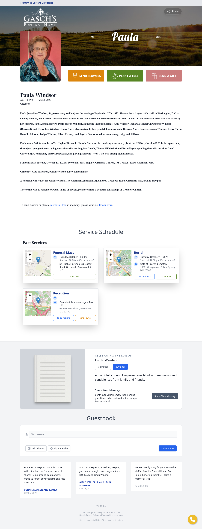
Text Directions (144, 276)
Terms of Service (109, 515)
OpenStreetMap (104, 520)
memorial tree (58, 205)
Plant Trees (74, 276)
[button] (38, 260)
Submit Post (167, 448)
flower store (105, 205)
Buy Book (120, 366)
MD (61, 270)
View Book (103, 366)
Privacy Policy (92, 515)
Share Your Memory (164, 396)
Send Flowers (85, 318)
